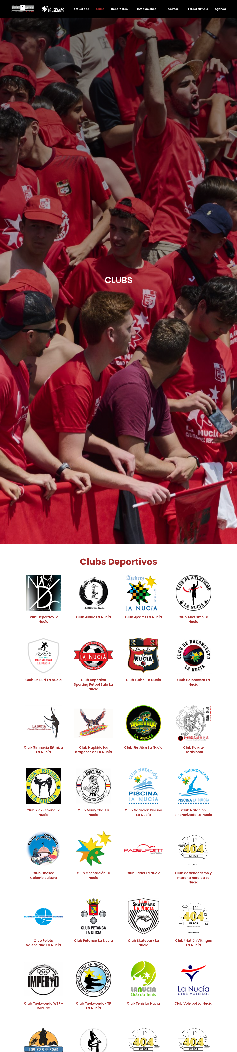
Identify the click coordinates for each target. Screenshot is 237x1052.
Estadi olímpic (198, 9)
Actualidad (81, 9)
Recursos (172, 9)
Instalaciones (146, 9)
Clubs (100, 9)
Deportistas (119, 9)
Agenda (220, 9)
